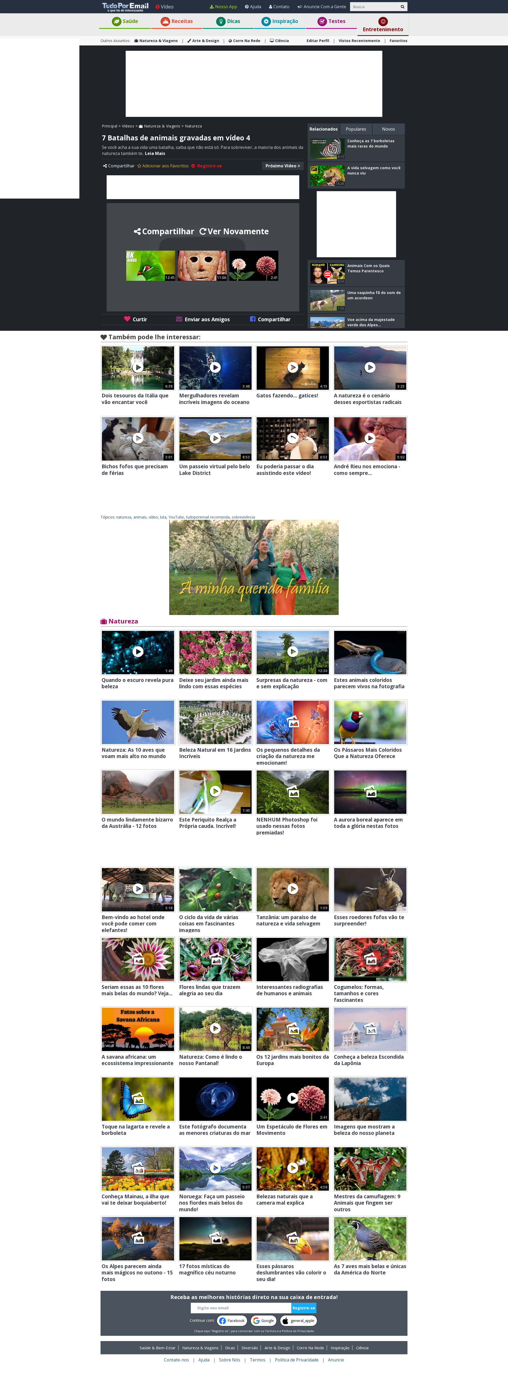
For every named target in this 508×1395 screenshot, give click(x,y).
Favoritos (398, 40)
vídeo (153, 517)
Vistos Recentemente (359, 40)
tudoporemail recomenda (208, 517)
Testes (336, 21)
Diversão (250, 1347)
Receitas (181, 21)
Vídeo (167, 6)
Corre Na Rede (246, 40)
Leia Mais (155, 153)
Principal (109, 126)
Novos (388, 129)
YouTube (176, 517)
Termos (270, 1331)
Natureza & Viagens (158, 40)
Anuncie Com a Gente (325, 7)
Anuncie (336, 1360)
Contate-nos (176, 1360)
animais (140, 517)
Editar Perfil (318, 40)
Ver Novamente (238, 231)
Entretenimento (383, 29)
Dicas (233, 21)
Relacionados (324, 129)
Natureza (193, 126)
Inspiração (284, 21)
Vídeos (128, 126)
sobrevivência (243, 517)
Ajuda (255, 7)
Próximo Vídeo (281, 166)
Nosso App (226, 7)
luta (163, 517)
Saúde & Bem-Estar (158, 1347)
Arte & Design (205, 40)
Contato (281, 7)
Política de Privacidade (298, 1331)
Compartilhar (121, 166)
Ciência (282, 40)
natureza (123, 517)
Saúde (129, 21)
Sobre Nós (229, 1360)
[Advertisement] (39, 118)
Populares (356, 129)
